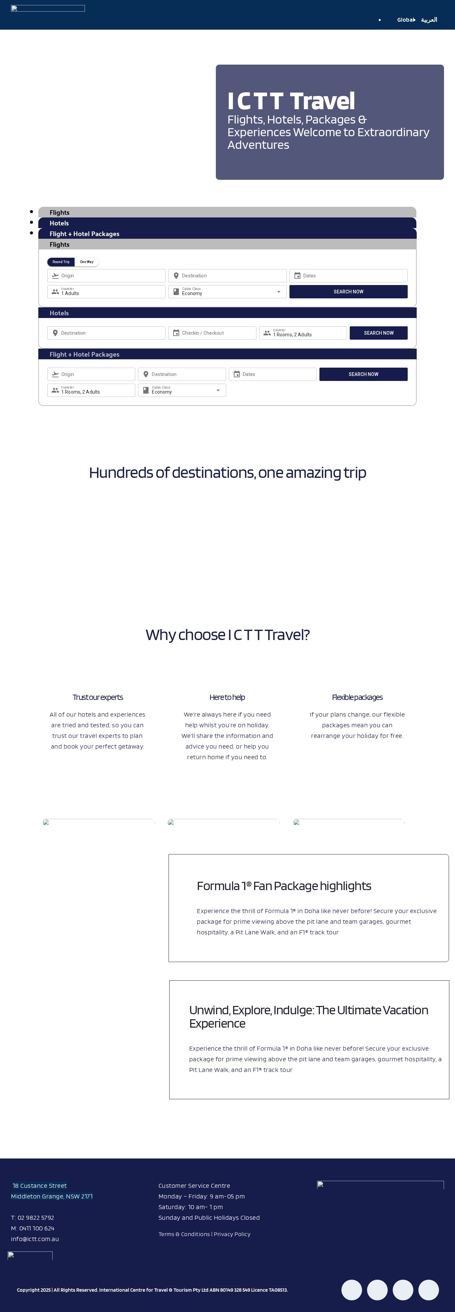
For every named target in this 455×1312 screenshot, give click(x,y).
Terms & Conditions (184, 1233)
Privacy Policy (232, 1233)
